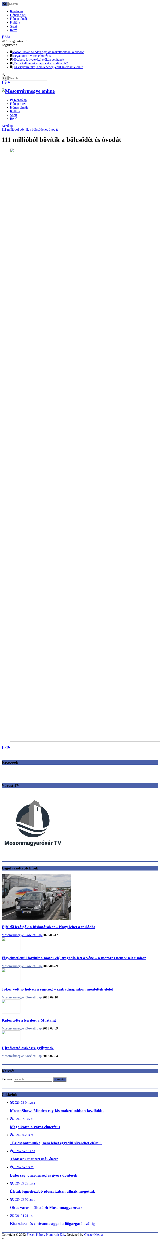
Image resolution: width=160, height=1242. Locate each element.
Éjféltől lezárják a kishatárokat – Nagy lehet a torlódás (48, 927)
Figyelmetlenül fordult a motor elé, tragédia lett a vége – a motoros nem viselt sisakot (74, 958)
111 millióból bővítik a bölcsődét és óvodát (30, 129)
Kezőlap (7, 126)
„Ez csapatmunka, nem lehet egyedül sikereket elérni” (47, 67)
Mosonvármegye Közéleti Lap (22, 935)
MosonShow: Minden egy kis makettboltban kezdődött (48, 52)
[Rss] (9, 37)
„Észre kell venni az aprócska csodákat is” (40, 63)
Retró (13, 30)
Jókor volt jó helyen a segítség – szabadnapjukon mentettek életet (57, 989)
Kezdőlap (16, 11)
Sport (13, 26)
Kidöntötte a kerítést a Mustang (29, 1020)
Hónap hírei (18, 15)
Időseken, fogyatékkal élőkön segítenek (38, 59)
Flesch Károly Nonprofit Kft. (46, 1234)
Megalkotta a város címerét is (31, 56)
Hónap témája (19, 18)
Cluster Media (93, 1234)
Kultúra (15, 22)
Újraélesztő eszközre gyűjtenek (28, 1048)
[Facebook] (3, 37)
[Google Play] (5, 37)
